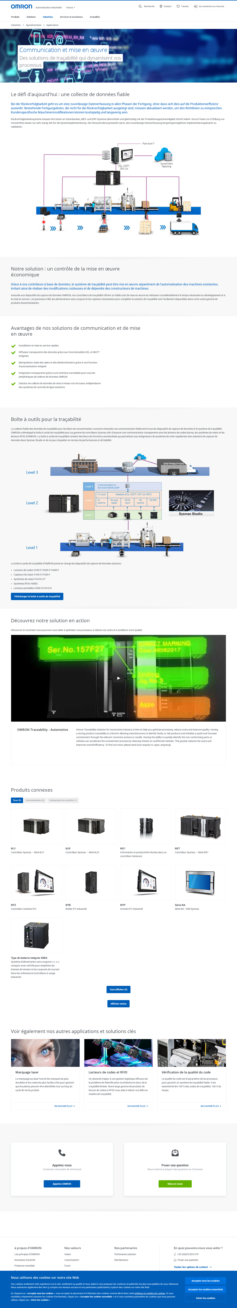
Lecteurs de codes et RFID (108, 1072)
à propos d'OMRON (27, 1248)
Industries (48, 17)
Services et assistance (71, 17)
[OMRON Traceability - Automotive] (118, 678)
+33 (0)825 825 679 (187, 1254)
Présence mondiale (24, 1265)
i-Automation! (71, 1260)
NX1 (122, 848)
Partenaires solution (125, 1254)
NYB (68, 905)
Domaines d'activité (24, 1260)
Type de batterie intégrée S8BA (29, 958)
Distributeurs (121, 1260)
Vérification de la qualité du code (186, 1072)
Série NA (180, 905)
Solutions (31, 17)
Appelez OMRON (62, 1183)
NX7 (177, 848)
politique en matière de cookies (150, 1293)
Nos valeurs (72, 1248)
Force (67, 1265)
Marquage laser (27, 1072)
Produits (15, 17)
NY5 (13, 905)
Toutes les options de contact (191, 1267)
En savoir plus (63, 1106)
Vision (67, 1254)
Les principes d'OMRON (27, 1254)
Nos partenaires (125, 1248)
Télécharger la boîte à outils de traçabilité (37, 596)
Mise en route (175, 1183)
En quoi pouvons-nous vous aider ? (198, 1248)
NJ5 (68, 848)
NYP (122, 905)
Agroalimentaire (33, 25)
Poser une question (188, 1260)
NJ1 (13, 848)
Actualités (95, 17)
